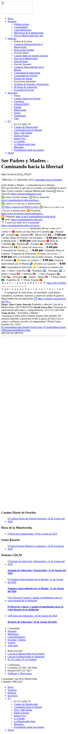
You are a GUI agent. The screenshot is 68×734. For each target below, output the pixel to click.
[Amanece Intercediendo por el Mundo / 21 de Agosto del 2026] (37, 582)
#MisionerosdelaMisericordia (15, 330)
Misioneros (13, 634)
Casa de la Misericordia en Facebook (26, 653)
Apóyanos (13, 645)
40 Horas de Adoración (25, 87)
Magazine (19, 147)
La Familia (19, 141)
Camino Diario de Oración (27, 98)
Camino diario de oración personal (31, 55)
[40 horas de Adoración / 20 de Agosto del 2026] (32, 615)
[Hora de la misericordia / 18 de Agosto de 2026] (32, 533)
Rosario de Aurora (23, 78)
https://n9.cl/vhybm (56, 283)
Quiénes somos (21, 24)
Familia (17, 107)
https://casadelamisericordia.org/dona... (20, 200)
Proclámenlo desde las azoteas (29, 150)
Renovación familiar (24, 50)
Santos (17, 112)
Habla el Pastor (21, 135)
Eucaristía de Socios (24, 90)
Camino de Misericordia (26, 127)
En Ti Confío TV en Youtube (22, 659)
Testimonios (20, 115)
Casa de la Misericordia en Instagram (26, 656)
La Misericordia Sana (24, 144)
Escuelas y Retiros (17, 639)
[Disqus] (34, 380)
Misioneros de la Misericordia (28, 32)
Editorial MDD (21, 104)
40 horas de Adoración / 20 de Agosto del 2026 (32, 622)
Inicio (10, 18)
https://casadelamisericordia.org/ (27, 219)
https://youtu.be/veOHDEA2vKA (22, 207)
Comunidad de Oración (25, 75)
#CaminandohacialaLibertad (15, 327)
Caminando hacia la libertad (28, 130)
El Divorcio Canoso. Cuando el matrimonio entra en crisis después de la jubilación (35, 608)
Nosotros (12, 21)
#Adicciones (36, 327)
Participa (12, 38)
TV (9, 121)
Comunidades (21, 27)
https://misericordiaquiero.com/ (26, 193)
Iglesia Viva (20, 138)
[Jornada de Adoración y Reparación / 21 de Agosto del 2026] (37, 564)
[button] (12, 333)
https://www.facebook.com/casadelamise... (22, 213)
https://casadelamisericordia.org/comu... (20, 225)
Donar (11, 153)
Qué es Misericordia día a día (28, 35)
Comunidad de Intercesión (27, 72)
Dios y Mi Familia (23, 132)
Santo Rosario (21, 61)
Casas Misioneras (22, 30)
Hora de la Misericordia (25, 58)
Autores (11, 642)
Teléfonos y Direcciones (20, 673)
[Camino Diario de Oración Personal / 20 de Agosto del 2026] (37, 521)
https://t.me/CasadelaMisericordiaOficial (36, 216)
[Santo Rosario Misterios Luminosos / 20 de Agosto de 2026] (37, 549)
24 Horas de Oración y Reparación (31, 84)
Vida (16, 118)
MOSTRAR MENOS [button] (12, 333)
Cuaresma (19, 101)
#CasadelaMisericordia (54, 327)
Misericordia (20, 110)
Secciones (13, 92)
